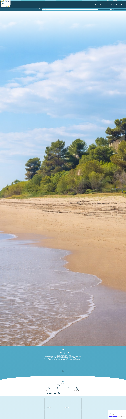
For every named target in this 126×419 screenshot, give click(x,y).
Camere (108, 4)
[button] (124, 410)
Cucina (111, 4)
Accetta (113, 416)
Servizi (105, 4)
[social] (125, 0)
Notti (70, 8)
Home (96, 4)
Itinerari (117, 4)
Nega (121, 416)
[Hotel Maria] (5, 4)
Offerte (101, 4)
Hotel (99, 4)
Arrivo (43, 8)
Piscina (114, 4)
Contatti (121, 4)
